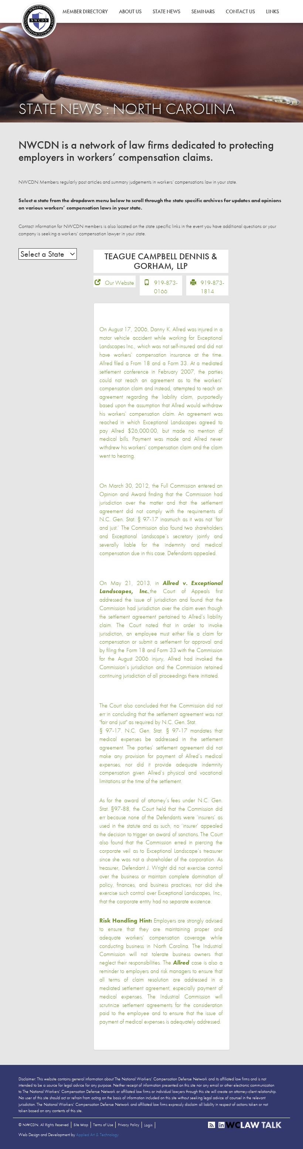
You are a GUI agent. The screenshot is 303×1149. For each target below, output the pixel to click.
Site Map (81, 1124)
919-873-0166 (166, 287)
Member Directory (85, 11)
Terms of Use (103, 1124)
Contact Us (240, 11)
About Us (130, 11)
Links (272, 11)
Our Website (119, 283)
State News (166, 11)
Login (148, 1125)
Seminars (203, 11)
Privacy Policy (128, 1124)
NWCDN (38, 20)
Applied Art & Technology (97, 1135)
